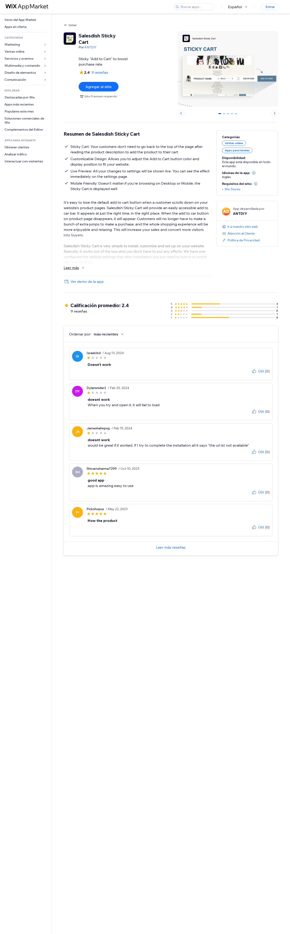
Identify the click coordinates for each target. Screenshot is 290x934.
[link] (26, 19)
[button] (254, 173)
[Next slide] (274, 113)
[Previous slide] (181, 113)
